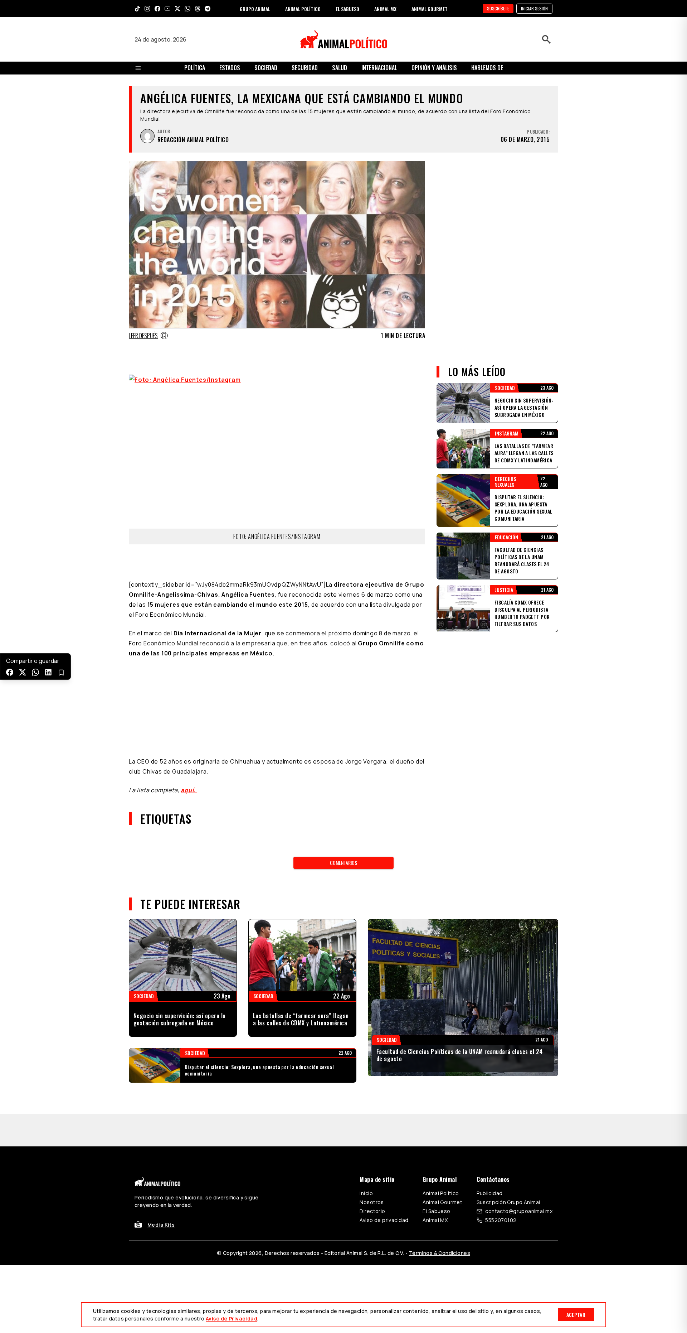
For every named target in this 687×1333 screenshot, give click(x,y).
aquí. (189, 674)
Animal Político (441, 1077)
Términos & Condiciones (439, 1137)
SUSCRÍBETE (498, 8)
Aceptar (575, 1314)
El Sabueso (436, 1095)
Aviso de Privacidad (231, 1318)
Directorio (372, 1095)
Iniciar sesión (534, 8)
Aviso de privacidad (384, 1104)
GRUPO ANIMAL (255, 9)
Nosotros (372, 1086)
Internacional (379, 67)
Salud (339, 67)
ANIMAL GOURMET (429, 9)
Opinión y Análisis (434, 67)
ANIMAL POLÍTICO (303, 9)
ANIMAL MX (385, 9)
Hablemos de (487, 67)
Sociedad (265, 67)
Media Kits (161, 1108)
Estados (229, 67)
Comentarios (343, 746)
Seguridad (305, 67)
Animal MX (435, 1104)
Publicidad (489, 1077)
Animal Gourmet (442, 1086)
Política (194, 67)
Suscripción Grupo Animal (508, 1086)
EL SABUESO (347, 9)
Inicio (366, 1077)
